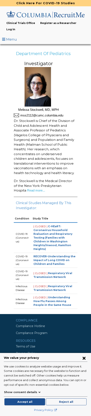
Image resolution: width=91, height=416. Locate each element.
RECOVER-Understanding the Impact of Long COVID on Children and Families (54, 260)
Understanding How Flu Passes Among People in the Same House (52, 301)
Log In (10, 29)
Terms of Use (25, 346)
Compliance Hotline (30, 326)
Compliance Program (31, 333)
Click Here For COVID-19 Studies (45, 3)
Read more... (35, 190)
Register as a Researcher (58, 23)
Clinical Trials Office (20, 23)
